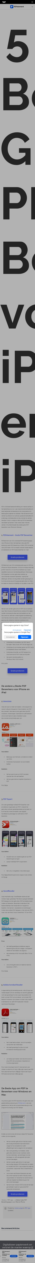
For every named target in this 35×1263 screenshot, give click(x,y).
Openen (27, 630)
